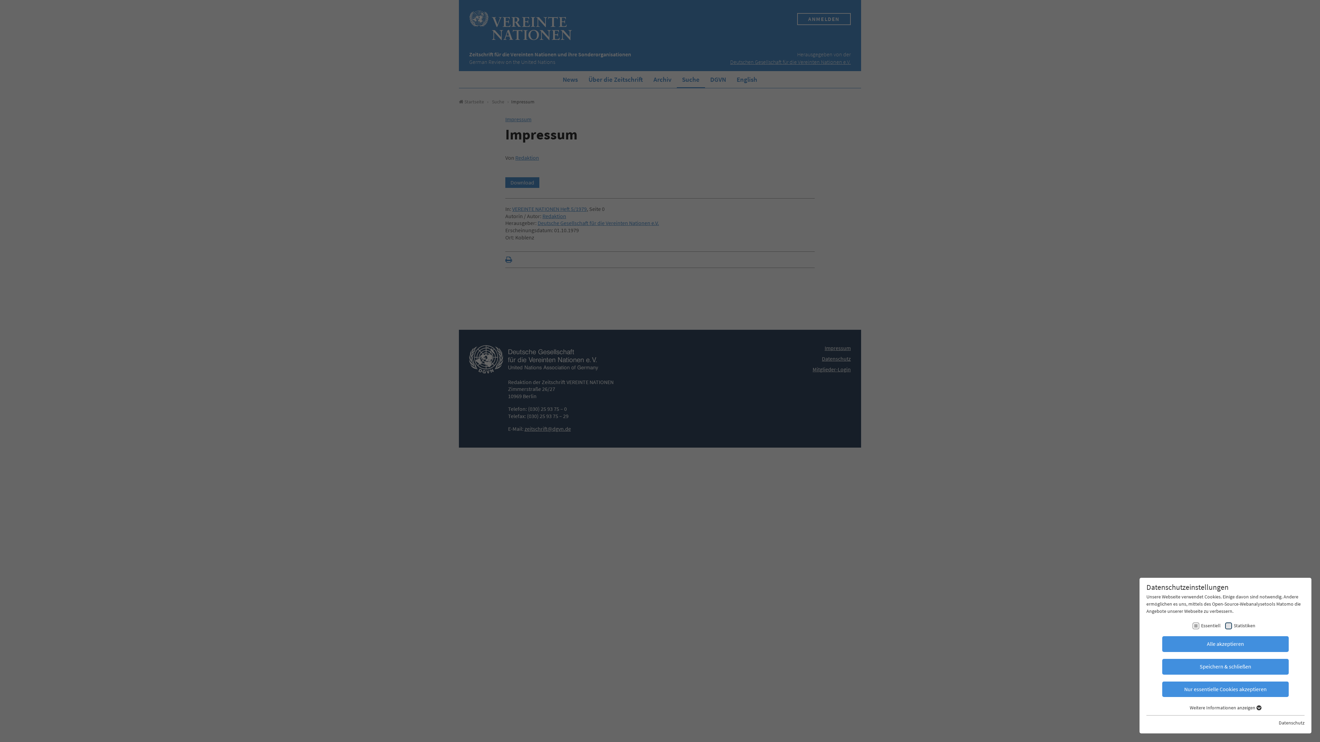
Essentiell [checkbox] (1211, 625)
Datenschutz (1292, 723)
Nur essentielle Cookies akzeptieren (1225, 689)
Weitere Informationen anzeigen (1223, 708)
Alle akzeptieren (1225, 643)
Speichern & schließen (1225, 666)
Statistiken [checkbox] (1244, 625)
